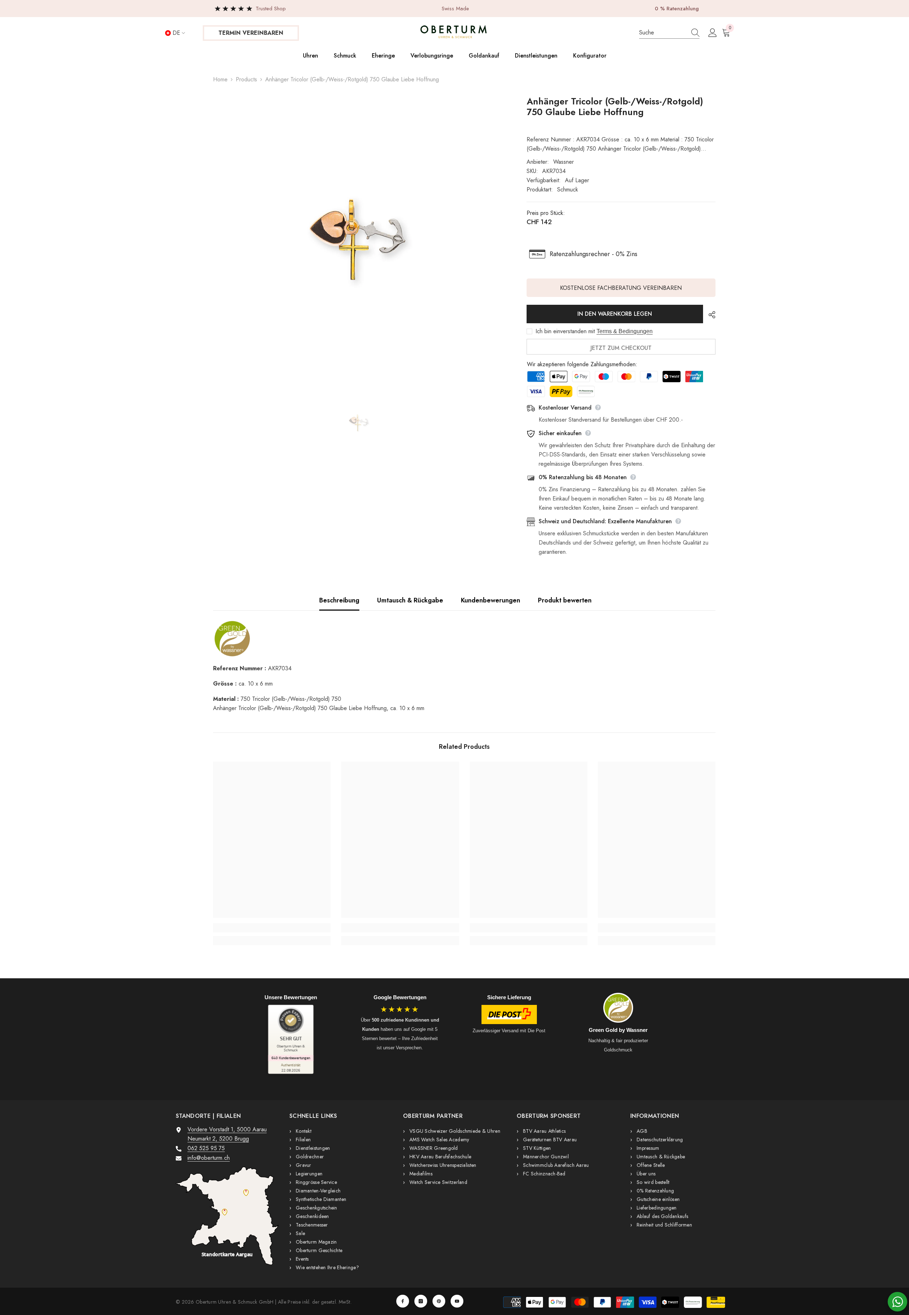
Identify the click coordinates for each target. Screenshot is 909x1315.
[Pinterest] (438, 1301)
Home (220, 79)
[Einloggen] (712, 33)
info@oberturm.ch (208, 1158)
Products (246, 79)
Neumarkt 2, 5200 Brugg (218, 1139)
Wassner (563, 162)
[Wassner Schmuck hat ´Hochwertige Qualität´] (464, 638)
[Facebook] (402, 1301)
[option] (359, 233)
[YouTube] (457, 1301)
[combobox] (662, 32)
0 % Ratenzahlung (677, 8)
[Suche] (669, 33)
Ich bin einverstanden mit (565, 331)
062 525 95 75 (206, 1148)
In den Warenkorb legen (614, 314)
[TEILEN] (709, 314)
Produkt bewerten (565, 600)
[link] (272, 927)
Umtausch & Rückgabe (410, 600)
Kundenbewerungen (490, 600)
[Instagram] (420, 1301)
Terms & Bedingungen (625, 331)
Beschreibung (339, 600)
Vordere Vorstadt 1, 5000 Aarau (227, 1129)
